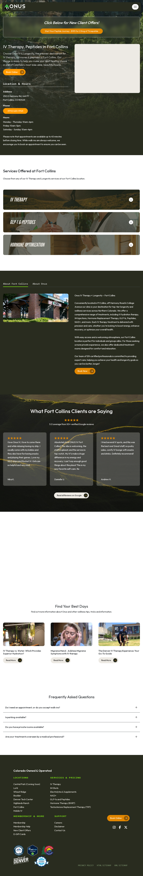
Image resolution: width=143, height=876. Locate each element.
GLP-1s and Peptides (60, 799)
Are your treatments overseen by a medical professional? (34, 736)
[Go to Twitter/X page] (125, 827)
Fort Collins (18, 807)
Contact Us (59, 830)
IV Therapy (18, 199)
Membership (19, 822)
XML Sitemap (120, 865)
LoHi (15, 788)
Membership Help (21, 826)
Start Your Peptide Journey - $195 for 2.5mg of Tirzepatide (71, 31)
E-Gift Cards (19, 834)
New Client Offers (22, 830)
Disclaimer (59, 826)
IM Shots (54, 788)
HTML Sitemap (104, 865)
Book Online (12, 72)
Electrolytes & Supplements (63, 791)
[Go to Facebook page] (120, 827)
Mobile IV (17, 810)
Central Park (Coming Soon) (26, 784)
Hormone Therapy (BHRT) (62, 803)
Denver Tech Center (23, 799)
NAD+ (53, 795)
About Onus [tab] (40, 283)
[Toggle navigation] (135, 7)
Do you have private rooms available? (24, 727)
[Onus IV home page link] (14, 6)
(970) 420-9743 (15, 110)
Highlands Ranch (21, 803)
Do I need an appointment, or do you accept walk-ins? (32, 707)
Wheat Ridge (19, 791)
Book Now (82, 371)
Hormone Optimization (27, 245)
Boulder (17, 795)
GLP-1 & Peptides (22, 222)
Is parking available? (15, 717)
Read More (11, 660)
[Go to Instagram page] (114, 827)
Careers (58, 822)
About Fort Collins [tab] (15, 283)
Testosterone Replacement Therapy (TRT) (70, 807)
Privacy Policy (86, 865)
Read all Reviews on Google (69, 495)
